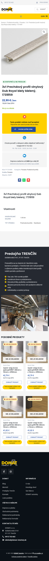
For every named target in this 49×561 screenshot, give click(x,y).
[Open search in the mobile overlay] (41, 9)
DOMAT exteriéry (32, 494)
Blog (4, 484)
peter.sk (38, 553)
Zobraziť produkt (12, 382)
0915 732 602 (27, 146)
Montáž (5, 487)
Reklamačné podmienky (11, 515)
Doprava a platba (8, 508)
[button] (21, 16)
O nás (28, 484)
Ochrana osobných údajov (19, 556)
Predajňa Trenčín (8, 491)
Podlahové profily (12, 22)
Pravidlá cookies (32, 556)
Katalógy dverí (31, 487)
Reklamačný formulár (10, 519)
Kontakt (5, 494)
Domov (3, 22)
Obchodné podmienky (10, 511)
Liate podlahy (7, 498)
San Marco (30, 491)
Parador (22, 22)
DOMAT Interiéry (19, 553)
